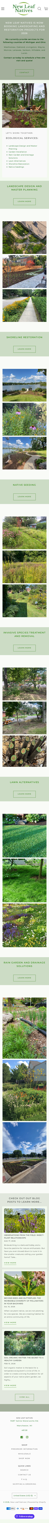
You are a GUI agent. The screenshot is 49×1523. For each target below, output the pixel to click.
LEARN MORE (24, 201)
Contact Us (24, 1475)
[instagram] (27, 1437)
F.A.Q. (24, 1479)
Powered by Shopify (37, 1502)
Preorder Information (24, 1449)
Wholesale (24, 1454)
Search (24, 1470)
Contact (24, 72)
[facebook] (21, 1437)
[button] (2, 8)
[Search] (39, 8)
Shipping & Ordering (24, 1484)
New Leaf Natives (18, 1502)
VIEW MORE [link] (10, 1263)
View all (24, 1397)
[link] (24, 1220)
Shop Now (24, 1458)
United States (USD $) (23, 1495)
